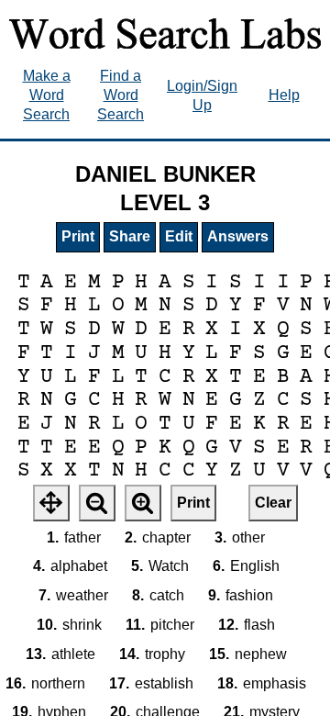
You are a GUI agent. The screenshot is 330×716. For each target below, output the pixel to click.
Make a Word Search (47, 95)
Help (284, 95)
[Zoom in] (143, 503)
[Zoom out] (97, 503)
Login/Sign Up (202, 95)
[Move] (51, 503)
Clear (273, 502)
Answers (238, 236)
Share (129, 236)
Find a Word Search (120, 95)
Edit (178, 236)
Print (77, 236)
